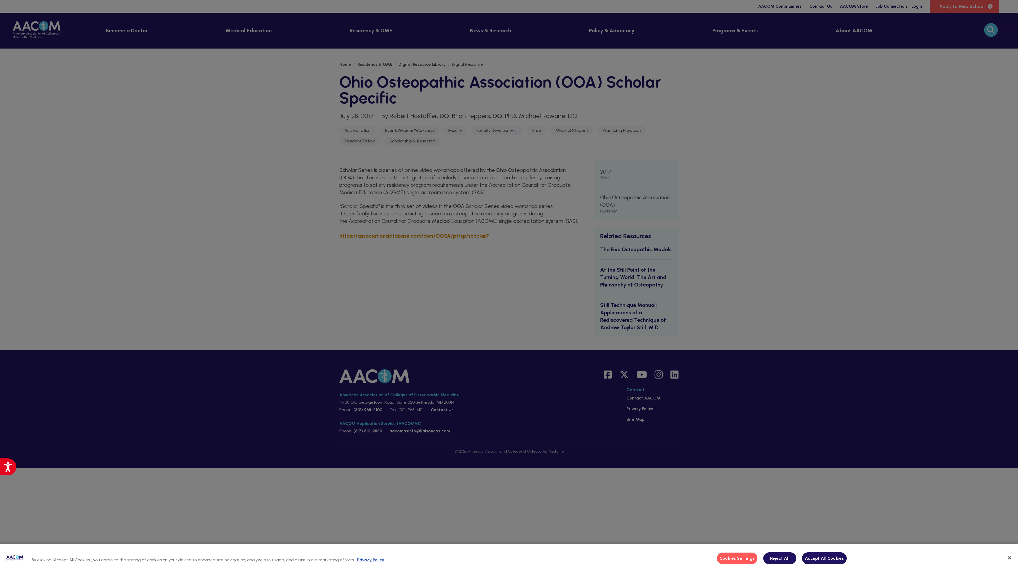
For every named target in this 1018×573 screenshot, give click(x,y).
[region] (509, 558)
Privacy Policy (370, 559)
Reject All (779, 558)
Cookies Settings (737, 558)
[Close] (1009, 558)
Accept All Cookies (824, 558)
